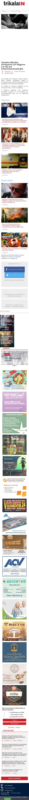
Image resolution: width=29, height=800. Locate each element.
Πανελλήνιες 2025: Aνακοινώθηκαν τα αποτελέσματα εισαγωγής (14, 295)
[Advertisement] (14, 45)
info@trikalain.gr (9, 790)
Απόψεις (15, 773)
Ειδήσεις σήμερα (7, 180)
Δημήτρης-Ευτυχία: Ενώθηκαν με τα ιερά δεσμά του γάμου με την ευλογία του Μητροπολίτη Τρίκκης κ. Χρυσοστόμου (14, 762)
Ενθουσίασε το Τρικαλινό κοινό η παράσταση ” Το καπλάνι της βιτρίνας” (14, 305)
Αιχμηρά (7, 354)
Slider (14, 757)
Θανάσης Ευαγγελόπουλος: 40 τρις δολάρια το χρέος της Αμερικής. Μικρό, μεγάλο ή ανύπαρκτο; (7, 323)
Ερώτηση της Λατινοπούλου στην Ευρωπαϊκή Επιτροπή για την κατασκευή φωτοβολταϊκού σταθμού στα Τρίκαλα (14, 754)
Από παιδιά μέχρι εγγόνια (12, 359)
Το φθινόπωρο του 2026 (17, 712)
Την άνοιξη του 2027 (17, 714)
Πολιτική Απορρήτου (10, 788)
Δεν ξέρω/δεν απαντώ (17, 716)
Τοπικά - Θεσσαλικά (19, 71)
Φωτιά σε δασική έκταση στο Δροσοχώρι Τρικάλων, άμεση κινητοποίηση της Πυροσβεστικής (7, 339)
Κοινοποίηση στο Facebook (15, 269)
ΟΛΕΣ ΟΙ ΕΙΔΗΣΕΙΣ (14, 778)
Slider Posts (5, 100)
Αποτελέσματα (14, 723)
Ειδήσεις (17, 255)
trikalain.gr (14, 258)
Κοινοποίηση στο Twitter (16, 275)
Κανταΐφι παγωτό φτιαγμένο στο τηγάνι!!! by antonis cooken (12, 770)
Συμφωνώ (7, 799)
